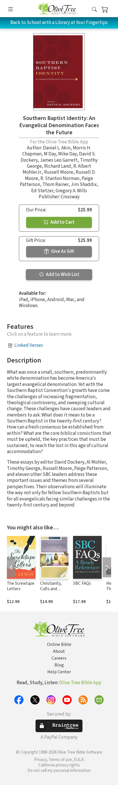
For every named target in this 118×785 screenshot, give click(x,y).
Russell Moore (58, 172)
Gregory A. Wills (71, 190)
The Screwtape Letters (20, 586)
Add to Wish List (62, 274)
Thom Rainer (55, 184)
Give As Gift (62, 251)
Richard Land (57, 166)
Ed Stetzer (42, 190)
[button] (94, 10)
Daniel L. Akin (56, 148)
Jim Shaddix (84, 184)
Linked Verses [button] (28, 345)
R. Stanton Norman (59, 178)
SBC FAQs (82, 583)
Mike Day (67, 154)
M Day (50, 154)
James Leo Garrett (59, 160)
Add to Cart (62, 222)
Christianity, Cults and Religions (51, 588)
